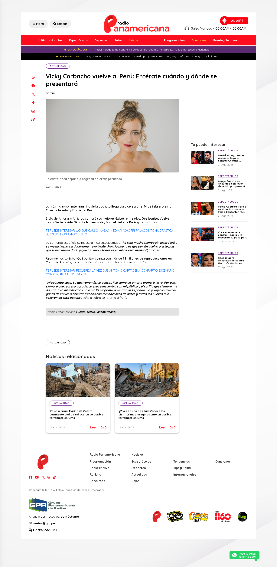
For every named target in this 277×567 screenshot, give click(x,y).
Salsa (118, 40)
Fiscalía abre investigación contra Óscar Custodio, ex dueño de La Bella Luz (232, 260)
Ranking (95, 474)
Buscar (62, 24)
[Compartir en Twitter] (33, 94)
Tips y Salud (182, 468)
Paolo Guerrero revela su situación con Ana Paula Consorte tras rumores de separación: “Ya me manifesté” (232, 209)
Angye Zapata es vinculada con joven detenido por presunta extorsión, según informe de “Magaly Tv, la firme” (233, 184)
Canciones (222, 461)
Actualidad (58, 66)
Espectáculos (78, 40)
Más (132, 40)
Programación (174, 40)
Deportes (101, 40)
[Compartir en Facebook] (33, 85)
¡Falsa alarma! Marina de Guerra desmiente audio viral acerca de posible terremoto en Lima (76, 414)
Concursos (199, 40)
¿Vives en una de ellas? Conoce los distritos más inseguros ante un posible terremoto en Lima (145, 414)
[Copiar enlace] (33, 119)
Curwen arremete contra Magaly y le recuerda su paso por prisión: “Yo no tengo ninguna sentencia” (232, 235)
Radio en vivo (99, 468)
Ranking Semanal (225, 40)
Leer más (97, 427)
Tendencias (181, 461)
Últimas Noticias (50, 40)
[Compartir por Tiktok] (33, 102)
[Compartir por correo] (33, 111)
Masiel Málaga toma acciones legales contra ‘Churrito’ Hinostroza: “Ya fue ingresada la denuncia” (232, 158)
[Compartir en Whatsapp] (33, 77)
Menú (40, 24)
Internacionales (184, 474)
